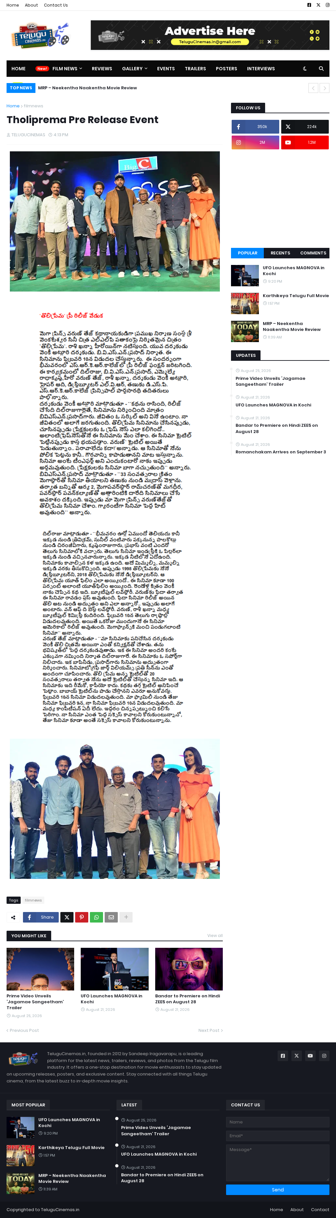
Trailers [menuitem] (195, 68)
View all (215, 935)
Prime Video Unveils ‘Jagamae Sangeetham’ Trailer (35, 1002)
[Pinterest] (81, 917)
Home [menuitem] (18, 68)
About (31, 5)
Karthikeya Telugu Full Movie (296, 296)
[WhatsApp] (96, 917)
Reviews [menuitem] (102, 68)
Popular (247, 253)
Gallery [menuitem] (132, 68)
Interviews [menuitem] (261, 68)
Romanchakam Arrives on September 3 (281, 452)
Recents (280, 253)
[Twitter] (67, 917)
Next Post (209, 1030)
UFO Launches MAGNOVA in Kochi (111, 999)
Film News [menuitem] (64, 68)
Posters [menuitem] (226, 68)
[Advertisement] (280, 199)
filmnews (33, 106)
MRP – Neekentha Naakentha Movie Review (87, 88)
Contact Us (56, 5)
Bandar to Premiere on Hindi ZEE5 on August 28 (187, 999)
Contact (320, 1210)
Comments (313, 253)
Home (13, 5)
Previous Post (24, 1030)
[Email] (111, 917)
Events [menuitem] (166, 68)
